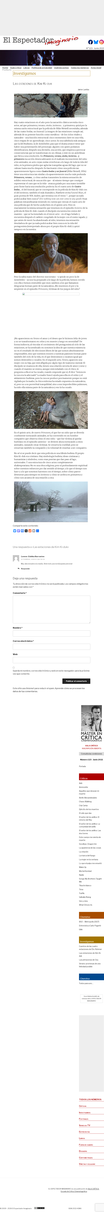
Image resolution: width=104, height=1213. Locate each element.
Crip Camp (83, 805)
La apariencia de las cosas (90, 848)
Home (5, 68)
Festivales (83, 1119)
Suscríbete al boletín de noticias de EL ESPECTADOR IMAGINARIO (91, 998)
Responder (25, 569)
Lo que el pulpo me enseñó (90, 863)
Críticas (82, 1106)
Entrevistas (84, 1132)
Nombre (17, 628)
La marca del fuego (87, 855)
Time (81, 889)
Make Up (82, 867)
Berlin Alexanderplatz (88, 798)
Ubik (81, 929)
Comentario (20, 593)
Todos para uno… (86, 983)
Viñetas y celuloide (87, 1164)
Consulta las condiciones (91, 754)
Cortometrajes (86, 1157)
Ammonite (83, 787)
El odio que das (85, 813)
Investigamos (84, 1112)
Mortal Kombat (85, 871)
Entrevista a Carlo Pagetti (90, 926)
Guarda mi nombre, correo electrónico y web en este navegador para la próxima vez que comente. (51, 672)
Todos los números (80, 68)
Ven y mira (83, 901)
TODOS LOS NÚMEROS (90, 1099)
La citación (83, 852)
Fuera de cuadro (86, 1145)
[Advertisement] (52, 18)
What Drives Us (85, 905)
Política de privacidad (42, 68)
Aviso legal (96, 68)
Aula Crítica (15, 68)
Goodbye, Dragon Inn (88, 844)
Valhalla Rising (85, 897)
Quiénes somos (61, 68)
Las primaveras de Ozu (88, 960)
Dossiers (83, 1151)
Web (15, 654)
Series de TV (84, 1125)
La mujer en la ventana (88, 859)
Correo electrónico (23, 641)
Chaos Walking (85, 801)
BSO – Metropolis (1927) (89, 922)
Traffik (81, 893)
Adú (80, 783)
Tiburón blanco (85, 885)
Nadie (81, 875)
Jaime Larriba (83, 89)
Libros (26, 68)
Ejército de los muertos (89, 809)
